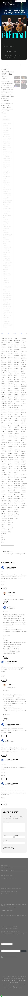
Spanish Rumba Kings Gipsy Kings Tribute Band (14, 12)
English (4, 943)
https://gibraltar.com (5, 872)
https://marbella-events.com (7, 867)
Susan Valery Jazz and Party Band (14, 554)
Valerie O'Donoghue (13, 724)
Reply (4, 588)
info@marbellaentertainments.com (12, 893)
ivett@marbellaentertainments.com (12, 644)
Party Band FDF (8, 551)
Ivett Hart (11, 607)
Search (2, 949)
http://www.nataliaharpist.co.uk (8, 870)
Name (5, 835)
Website (5, 841)
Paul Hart (11, 592)
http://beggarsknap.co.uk (6, 875)
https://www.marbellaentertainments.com (14, 642)
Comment (6, 822)
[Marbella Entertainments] (8, 4)
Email (16, 835)
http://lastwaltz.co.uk (5, 865)
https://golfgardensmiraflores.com (8, 878)
